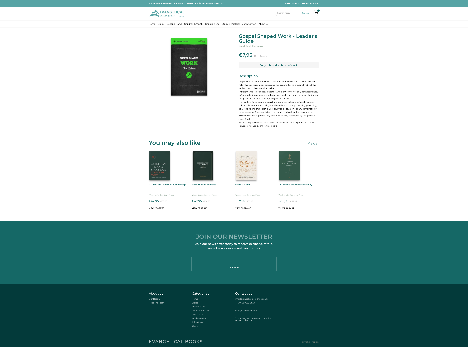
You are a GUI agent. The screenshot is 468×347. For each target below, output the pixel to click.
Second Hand (174, 24)
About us (263, 24)
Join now (234, 267)
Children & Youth (193, 24)
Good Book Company (251, 46)
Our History (154, 299)
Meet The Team (156, 303)
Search (305, 13)
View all (313, 143)
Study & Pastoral (231, 24)
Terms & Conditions (310, 342)
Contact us (243, 293)
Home (152, 24)
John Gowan (249, 24)
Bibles (161, 24)
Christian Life (212, 24)
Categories (200, 293)
